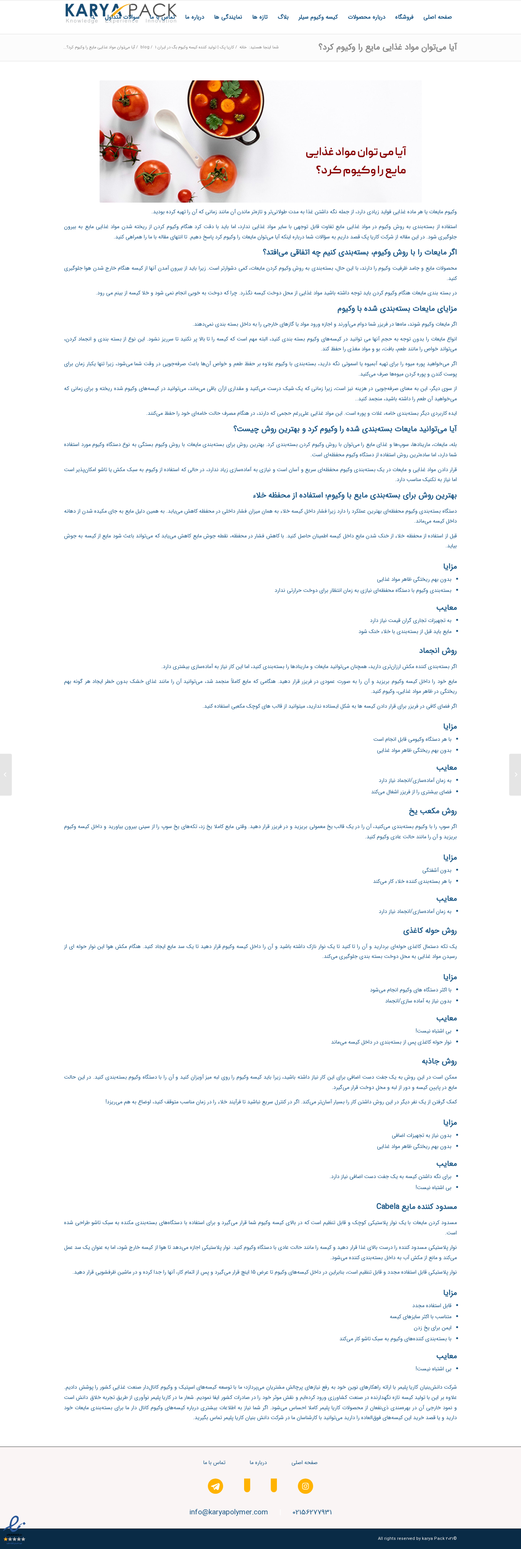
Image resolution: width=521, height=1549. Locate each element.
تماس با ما (214, 1462)
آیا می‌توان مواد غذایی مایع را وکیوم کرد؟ (387, 47)
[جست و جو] (92, 17)
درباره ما (258, 1462)
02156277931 (312, 1512)
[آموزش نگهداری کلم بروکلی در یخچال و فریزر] (515, 775)
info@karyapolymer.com (229, 1512)
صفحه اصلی (304, 1462)
